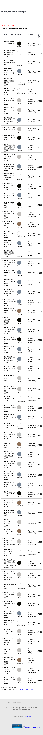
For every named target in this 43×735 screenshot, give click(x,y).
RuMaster (28, 716)
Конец (27, 689)
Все (32, 689)
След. (22, 689)
